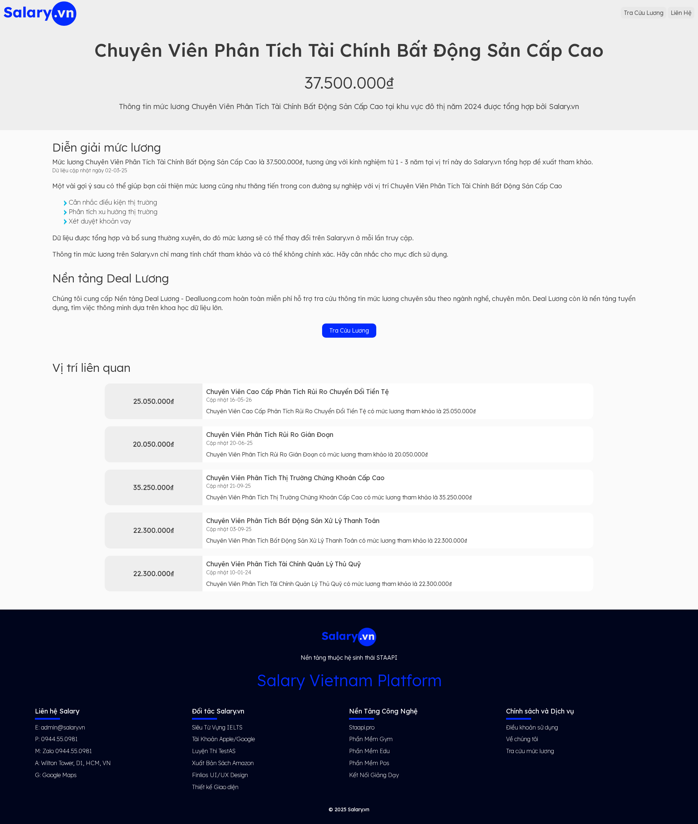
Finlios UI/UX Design (220, 775)
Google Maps (59, 775)
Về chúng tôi (522, 739)
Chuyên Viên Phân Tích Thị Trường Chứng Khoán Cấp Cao (295, 478)
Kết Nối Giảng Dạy (374, 775)
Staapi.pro (361, 727)
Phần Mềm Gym (371, 739)
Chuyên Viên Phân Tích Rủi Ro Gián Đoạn (269, 434)
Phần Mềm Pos (369, 763)
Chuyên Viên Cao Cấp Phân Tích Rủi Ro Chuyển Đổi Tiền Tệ (297, 391)
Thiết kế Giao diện (215, 787)
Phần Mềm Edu (369, 751)
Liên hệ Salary (57, 711)
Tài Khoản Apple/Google (223, 739)
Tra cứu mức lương (530, 751)
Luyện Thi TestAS (214, 751)
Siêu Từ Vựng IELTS (217, 727)
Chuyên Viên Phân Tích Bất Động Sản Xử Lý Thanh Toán (293, 520)
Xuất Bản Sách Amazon (223, 763)
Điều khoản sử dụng (532, 727)
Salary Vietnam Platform (349, 680)
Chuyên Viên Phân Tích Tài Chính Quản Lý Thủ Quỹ (283, 564)
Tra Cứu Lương (643, 12)
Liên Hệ (681, 12)
